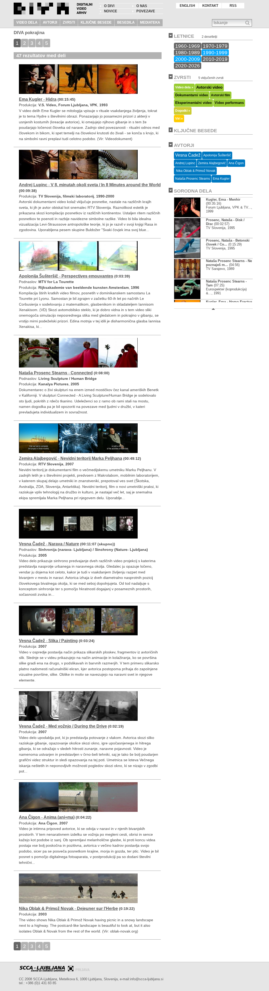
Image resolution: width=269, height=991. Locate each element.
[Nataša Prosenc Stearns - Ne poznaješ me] (187, 277)
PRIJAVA (82, 970)
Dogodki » (182, 110)
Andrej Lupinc (185, 163)
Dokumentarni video (191, 95)
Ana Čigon (236, 163)
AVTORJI (50, 22)
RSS (233, 6)
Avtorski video (209, 87)
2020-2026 (187, 65)
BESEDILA (125, 22)
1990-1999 (215, 52)
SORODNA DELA (193, 191)
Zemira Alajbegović (212, 163)
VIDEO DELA (26, 22)
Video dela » (184, 87)
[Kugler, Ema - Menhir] (187, 216)
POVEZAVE (145, 11)
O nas (141, 6)
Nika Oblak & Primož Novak (195, 171)
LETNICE (184, 36)
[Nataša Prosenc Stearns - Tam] (187, 298)
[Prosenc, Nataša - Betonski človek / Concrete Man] (187, 257)
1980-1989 (187, 52)
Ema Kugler (221, 178)
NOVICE (110, 11)
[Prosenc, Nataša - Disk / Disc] (187, 236)
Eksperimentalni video (193, 103)
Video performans (229, 103)
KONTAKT (210, 6)
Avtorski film (220, 95)
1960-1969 (187, 46)
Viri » (179, 118)
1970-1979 (215, 46)
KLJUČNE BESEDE (96, 22)
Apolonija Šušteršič (217, 155)
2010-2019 (215, 59)
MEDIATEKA (150, 22)
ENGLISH (187, 6)
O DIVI (109, 6)
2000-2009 (187, 59)
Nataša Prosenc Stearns (192, 178)
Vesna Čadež (187, 155)
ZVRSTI (69, 22)
